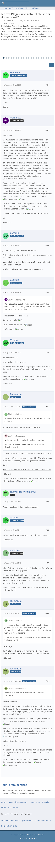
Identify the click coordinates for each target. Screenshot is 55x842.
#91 (47, 681)
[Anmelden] (45, 3)
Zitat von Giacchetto (16, 436)
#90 (47, 613)
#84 (47, 292)
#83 (47, 245)
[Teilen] (51, 65)
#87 (47, 501)
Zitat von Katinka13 (16, 414)
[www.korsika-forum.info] (15, 3)
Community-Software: (27, 835)
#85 (47, 352)
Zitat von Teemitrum (17, 688)
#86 (47, 406)
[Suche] (38, 3)
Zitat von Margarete (16, 300)
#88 (47, 530)
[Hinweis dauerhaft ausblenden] (52, 26)
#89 (47, 563)
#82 (47, 130)
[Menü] (51, 3)
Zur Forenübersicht (15, 785)
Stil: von (28, 838)
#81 (47, 85)
